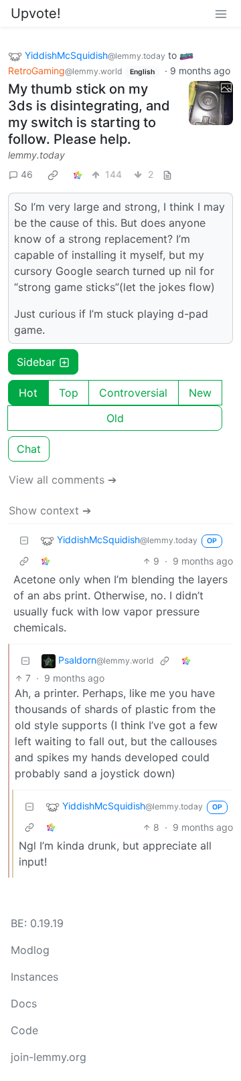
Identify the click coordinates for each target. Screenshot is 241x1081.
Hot (28, 392)
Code (24, 1030)
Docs (24, 1003)
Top (68, 392)
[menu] (221, 13)
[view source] (167, 174)
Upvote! (36, 13)
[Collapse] (24, 540)
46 (27, 174)
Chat (29, 449)
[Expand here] (211, 103)
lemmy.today (36, 155)
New (200, 392)
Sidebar (36, 362)
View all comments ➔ (62, 479)
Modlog (30, 950)
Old (115, 418)
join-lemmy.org (48, 1057)
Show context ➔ (50, 510)
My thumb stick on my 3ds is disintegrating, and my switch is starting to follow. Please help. (89, 114)
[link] (53, 174)
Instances (34, 976)
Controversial (133, 392)
